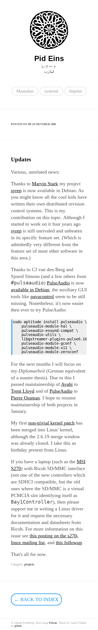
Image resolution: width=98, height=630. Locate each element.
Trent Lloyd (22, 391)
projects (29, 564)
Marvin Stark (45, 183)
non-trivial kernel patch (51, 423)
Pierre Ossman (25, 398)
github (18, 625)
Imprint (75, 91)
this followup (69, 542)
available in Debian (30, 289)
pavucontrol (42, 296)
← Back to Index (36, 599)
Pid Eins (49, 58)
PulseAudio (58, 283)
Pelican (53, 622)
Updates (21, 159)
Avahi (67, 384)
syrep (16, 190)
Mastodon (24, 91)
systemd (51, 91)
